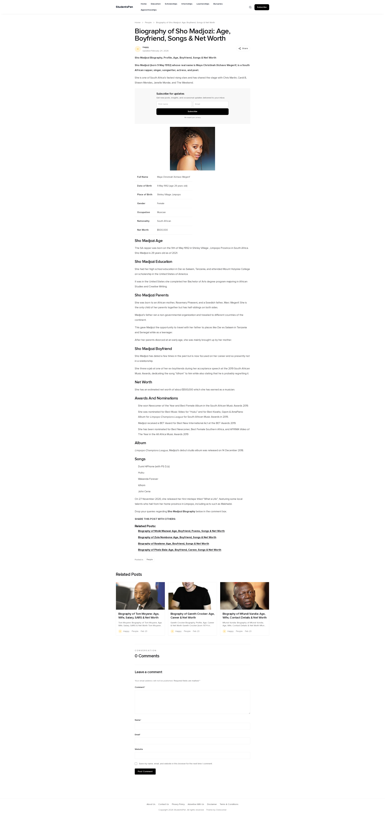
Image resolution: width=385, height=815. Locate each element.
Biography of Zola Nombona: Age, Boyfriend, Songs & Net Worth (177, 537)
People (148, 23)
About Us (151, 804)
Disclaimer (212, 804)
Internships (186, 4)
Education (156, 4)
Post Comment (145, 771)
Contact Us (163, 804)
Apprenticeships (149, 10)
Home (144, 4)
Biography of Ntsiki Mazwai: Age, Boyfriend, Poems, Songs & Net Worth (181, 531)
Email (137, 735)
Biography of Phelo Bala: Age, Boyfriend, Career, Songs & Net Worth (179, 549)
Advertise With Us (196, 804)
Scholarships (171, 4)
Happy (146, 47)
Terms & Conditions (229, 804)
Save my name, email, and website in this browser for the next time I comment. (176, 764)
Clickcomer (221, 810)
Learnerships (203, 4)
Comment (140, 687)
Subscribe (262, 7)
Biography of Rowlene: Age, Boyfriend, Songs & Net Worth (173, 543)
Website (139, 749)
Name (138, 720)
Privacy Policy (178, 804)
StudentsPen (124, 7)
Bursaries (218, 4)
